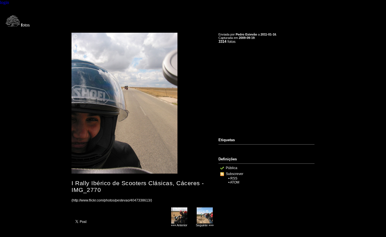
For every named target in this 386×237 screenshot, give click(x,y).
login (4, 2)
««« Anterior (179, 225)
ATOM (234, 182)
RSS (233, 178)
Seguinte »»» (205, 225)
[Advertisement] (266, 88)
